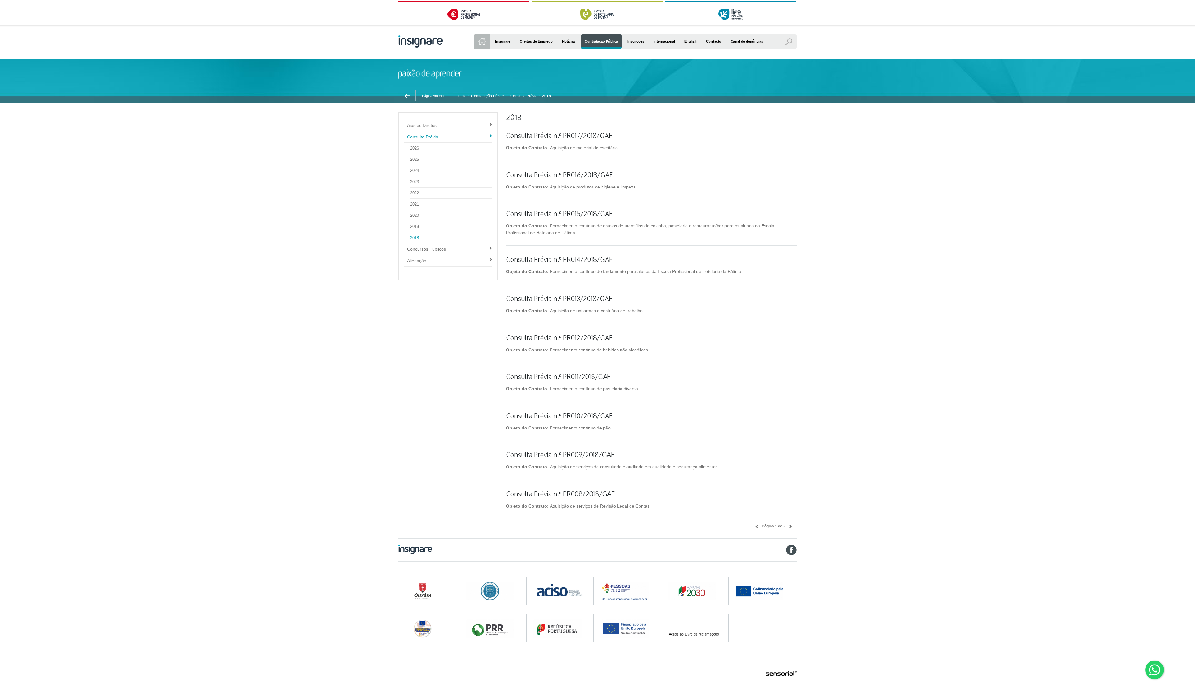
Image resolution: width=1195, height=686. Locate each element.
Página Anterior (433, 96)
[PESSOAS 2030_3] (765, 591)
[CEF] (492, 591)
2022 (414, 193)
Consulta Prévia (523, 96)
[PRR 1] (492, 628)
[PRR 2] (559, 628)
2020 (414, 215)
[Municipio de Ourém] (424, 591)
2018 (546, 96)
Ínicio (461, 96)
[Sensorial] (781, 674)
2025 (414, 159)
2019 (414, 226)
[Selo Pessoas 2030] (424, 628)
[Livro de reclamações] (694, 628)
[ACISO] (559, 589)
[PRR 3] (626, 628)
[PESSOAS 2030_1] (626, 591)
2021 (414, 204)
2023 (414, 181)
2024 (414, 170)
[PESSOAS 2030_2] (694, 591)
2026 (414, 148)
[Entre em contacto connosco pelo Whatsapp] (1154, 670)
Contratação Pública (488, 96)
